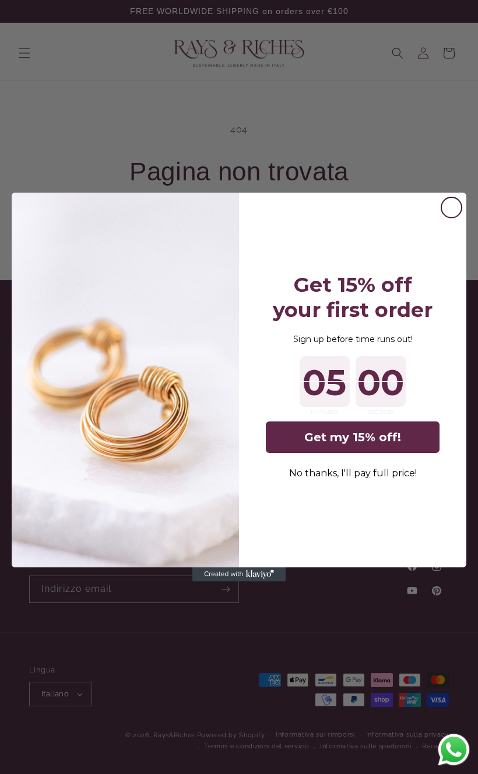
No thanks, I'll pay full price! (353, 473)
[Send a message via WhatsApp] (453, 749)
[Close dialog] (451, 207)
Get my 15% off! (352, 437)
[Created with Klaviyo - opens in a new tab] (239, 574)
